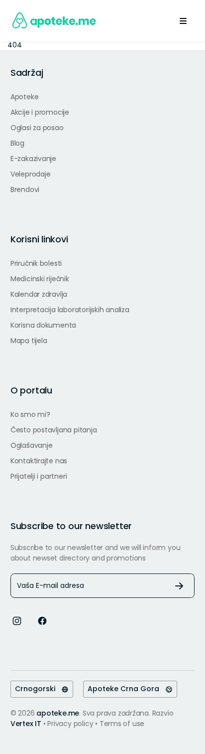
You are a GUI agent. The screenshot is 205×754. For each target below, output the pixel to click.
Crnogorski (38, 689)
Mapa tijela (28, 341)
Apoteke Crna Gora (126, 689)
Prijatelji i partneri (38, 476)
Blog (17, 143)
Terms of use (122, 724)
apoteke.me (57, 713)
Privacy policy (71, 724)
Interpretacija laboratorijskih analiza (69, 310)
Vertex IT (25, 724)
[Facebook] (42, 620)
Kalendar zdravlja (38, 294)
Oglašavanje (31, 445)
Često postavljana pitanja (53, 430)
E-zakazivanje (33, 159)
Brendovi (24, 189)
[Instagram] (16, 620)
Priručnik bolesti (36, 263)
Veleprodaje (30, 174)
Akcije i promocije (39, 112)
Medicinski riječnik (39, 279)
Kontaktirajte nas (38, 461)
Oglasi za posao (37, 128)
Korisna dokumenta (43, 325)
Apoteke (24, 97)
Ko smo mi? (30, 414)
